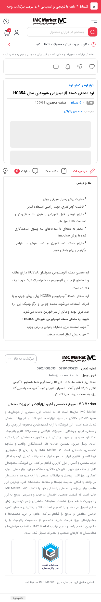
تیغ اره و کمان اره (15, 55)
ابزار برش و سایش (37, 55)
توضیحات (80, 171)
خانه (91, 55)
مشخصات (51, 171)
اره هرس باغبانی (73, 111)
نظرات (23, 171)
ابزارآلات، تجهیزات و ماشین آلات (68, 55)
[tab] (84, 172)
